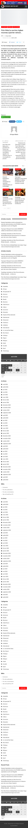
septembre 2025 (7, 412)
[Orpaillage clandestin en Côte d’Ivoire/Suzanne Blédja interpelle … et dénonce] (20, 192)
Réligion (5, 340)
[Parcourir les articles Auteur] (14, 129)
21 (17, 370)
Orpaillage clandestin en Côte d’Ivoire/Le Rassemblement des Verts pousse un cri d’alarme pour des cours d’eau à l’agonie (13, 235)
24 (3, 372)
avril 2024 (5, 456)
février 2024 (6, 461)
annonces (5, 296)
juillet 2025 (5, 418)
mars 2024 (5, 459)
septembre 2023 (7, 474)
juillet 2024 (5, 448)
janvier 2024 (6, 464)
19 (10, 370)
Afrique (10, 26)
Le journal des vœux (8, 330)
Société (5, 345)
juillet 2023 (5, 479)
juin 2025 (5, 420)
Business (5, 302)
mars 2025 (5, 428)
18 (6, 370)
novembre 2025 (7, 407)
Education (5, 312)
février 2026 (6, 399)
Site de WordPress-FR (8, 494)
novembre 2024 (7, 438)
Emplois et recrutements (9, 314)
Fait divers (5, 322)
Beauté (4, 299)
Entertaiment (6, 317)
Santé (4, 343)
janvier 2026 (6, 402)
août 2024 (5, 446)
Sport (4, 348)
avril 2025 (5, 425)
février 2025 (6, 430)
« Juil (2, 376)
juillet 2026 (5, 387)
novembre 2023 (7, 469)
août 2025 (5, 415)
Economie (5, 309)
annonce (5, 294)
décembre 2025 (7, 405)
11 (6, 367)
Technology (6, 350)
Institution (5, 325)
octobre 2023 (6, 472)
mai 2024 (5, 454)
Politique (5, 335)
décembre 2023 (7, 466)
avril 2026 (5, 394)
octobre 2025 (6, 410)
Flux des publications (8, 489)
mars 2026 (5, 397)
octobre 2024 (6, 441)
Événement (5, 320)
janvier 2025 (6, 433)
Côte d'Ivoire (16, 26)
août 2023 (5, 477)
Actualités (4, 26)
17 (3, 370)
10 (3, 367)
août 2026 (5, 384)
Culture (4, 307)
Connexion (5, 487)
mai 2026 (5, 392)
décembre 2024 (7, 435)
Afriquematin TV (7, 291)
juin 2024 (5, 451)
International (6, 327)
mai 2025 (5, 423)
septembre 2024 (7, 443)
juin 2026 (5, 389)
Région (4, 338)
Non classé (6, 332)
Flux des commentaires (8, 492)
